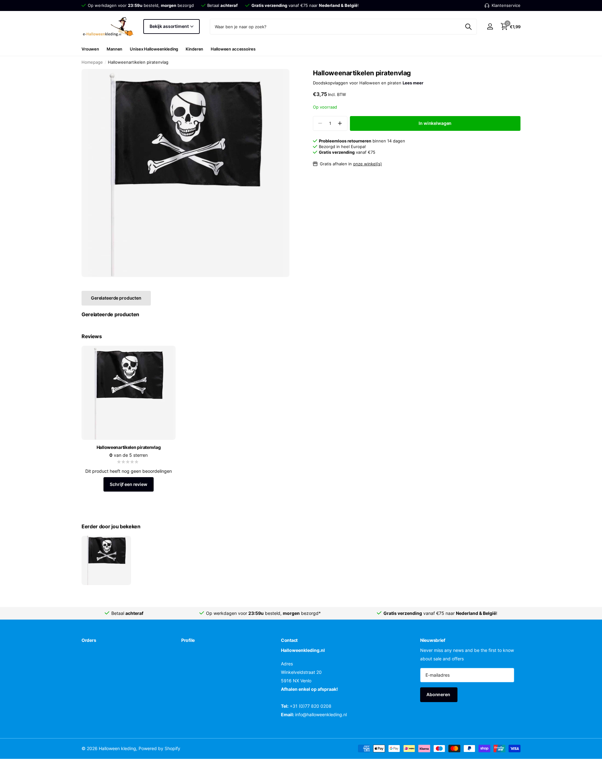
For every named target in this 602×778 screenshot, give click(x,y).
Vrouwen (90, 48)
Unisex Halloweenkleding (154, 48)
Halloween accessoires (233, 48)
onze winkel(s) (367, 163)
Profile (188, 640)
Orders (89, 640)
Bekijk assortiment (169, 26)
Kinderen (194, 48)
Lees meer (413, 82)
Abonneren (438, 694)
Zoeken (468, 27)
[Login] (490, 26)
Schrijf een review (128, 484)
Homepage (92, 62)
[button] (340, 123)
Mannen (114, 48)
